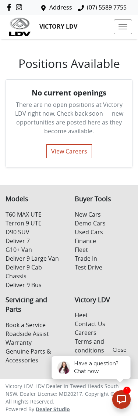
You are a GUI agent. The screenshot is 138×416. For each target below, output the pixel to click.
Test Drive (88, 267)
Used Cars (89, 232)
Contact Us (90, 324)
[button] (123, 26)
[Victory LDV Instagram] (20, 7)
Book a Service (26, 325)
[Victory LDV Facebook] (10, 7)
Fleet (81, 250)
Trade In (86, 258)
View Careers (69, 151)
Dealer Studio (53, 409)
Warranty (19, 343)
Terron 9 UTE (24, 223)
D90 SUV (17, 232)
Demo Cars (90, 223)
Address (60, 7)
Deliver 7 (18, 241)
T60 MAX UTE (24, 214)
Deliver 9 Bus (24, 285)
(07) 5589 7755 (107, 7)
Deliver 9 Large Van (32, 258)
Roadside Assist (27, 334)
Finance (85, 241)
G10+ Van (19, 250)
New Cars (88, 214)
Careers (85, 333)
